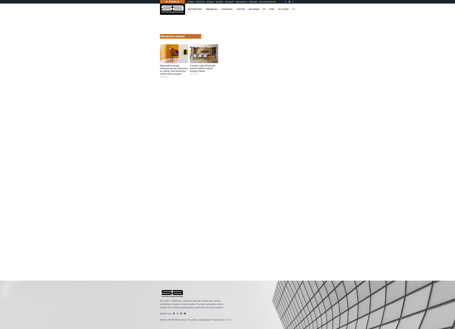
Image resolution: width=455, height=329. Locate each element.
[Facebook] (174, 313)
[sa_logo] (172, 9)
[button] (293, 9)
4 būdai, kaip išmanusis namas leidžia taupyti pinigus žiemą (202, 68)
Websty (228, 320)
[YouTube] (185, 313)
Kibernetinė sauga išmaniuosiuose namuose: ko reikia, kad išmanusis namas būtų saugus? (174, 69)
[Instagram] (177, 314)
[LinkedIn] (181, 313)
